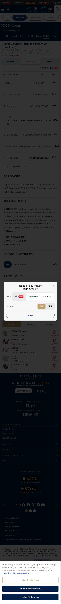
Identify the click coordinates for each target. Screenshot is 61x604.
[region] (30, 582)
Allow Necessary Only (30, 588)
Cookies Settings (30, 580)
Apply (30, 315)
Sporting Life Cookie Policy (16, 573)
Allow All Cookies (30, 597)
